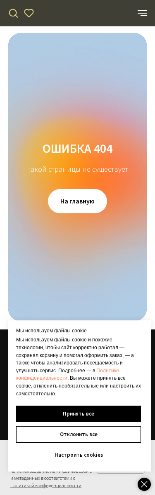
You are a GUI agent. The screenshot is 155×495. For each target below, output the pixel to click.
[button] (13, 13)
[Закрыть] (144, 484)
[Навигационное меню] (142, 13)
